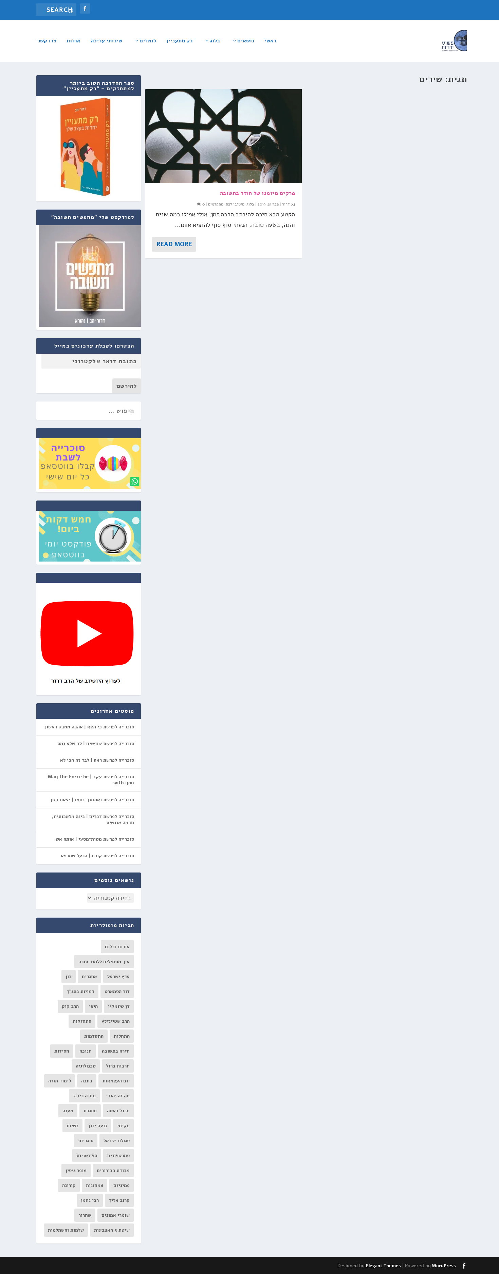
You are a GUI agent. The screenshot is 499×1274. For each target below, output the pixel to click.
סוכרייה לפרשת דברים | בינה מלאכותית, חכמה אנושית (93, 819)
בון (69, 976)
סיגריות (85, 1140)
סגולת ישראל (117, 1140)
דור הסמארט (117, 991)
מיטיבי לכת (235, 204)
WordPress (444, 1266)
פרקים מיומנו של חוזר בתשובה (257, 193)
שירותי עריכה (106, 41)
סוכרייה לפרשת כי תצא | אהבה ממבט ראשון (89, 727)
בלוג (215, 41)
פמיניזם (121, 1185)
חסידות (61, 1051)
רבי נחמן (90, 1200)
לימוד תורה (59, 1081)
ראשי (270, 41)
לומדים (148, 41)
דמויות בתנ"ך (80, 991)
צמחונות (94, 1185)
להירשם (126, 386)
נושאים (245, 41)
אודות (73, 41)
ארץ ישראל (118, 976)
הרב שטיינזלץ (115, 1021)
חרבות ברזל (118, 1066)
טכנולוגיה (86, 1066)
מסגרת (90, 1111)
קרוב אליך (119, 1200)
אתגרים (89, 976)
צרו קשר (46, 41)
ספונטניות (86, 1155)
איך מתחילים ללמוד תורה (104, 961)
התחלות (122, 1036)
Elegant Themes (383, 1266)
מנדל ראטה (118, 1111)
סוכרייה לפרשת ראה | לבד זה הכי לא (97, 760)
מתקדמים (215, 204)
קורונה (69, 1185)
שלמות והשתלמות (66, 1230)
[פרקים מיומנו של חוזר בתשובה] (223, 136)
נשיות (72, 1125)
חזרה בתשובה (116, 1051)
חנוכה (85, 1051)
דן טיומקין (119, 1006)
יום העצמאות (116, 1081)
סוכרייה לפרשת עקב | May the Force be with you (91, 779)
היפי (93, 1006)
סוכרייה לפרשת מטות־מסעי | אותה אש (95, 839)
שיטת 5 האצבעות (112, 1230)
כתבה (86, 1081)
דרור (286, 204)
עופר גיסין (76, 1170)
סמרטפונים (118, 1155)
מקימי (123, 1125)
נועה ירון (98, 1125)
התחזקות (82, 1021)
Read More (174, 244)
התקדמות (94, 1036)
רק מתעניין (179, 41)
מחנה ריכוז (84, 1096)
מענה (67, 1111)
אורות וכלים (117, 946)
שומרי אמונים (115, 1215)
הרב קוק (70, 1006)
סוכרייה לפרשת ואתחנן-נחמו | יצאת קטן (92, 800)
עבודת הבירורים (113, 1170)
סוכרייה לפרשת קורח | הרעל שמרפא (97, 855)
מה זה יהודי (118, 1096)
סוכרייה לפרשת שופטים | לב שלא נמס (95, 743)
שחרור (84, 1215)
